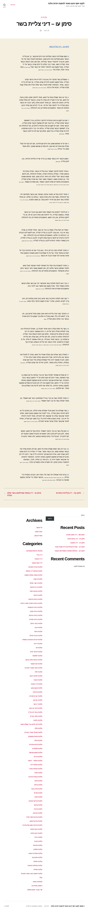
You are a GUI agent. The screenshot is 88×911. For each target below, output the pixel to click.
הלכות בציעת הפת (36, 591)
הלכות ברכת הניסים (35, 615)
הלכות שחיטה (37, 845)
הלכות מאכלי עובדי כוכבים (33, 732)
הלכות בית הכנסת (36, 587)
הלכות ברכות (38, 595)
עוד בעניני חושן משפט (34, 890)
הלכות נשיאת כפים (35, 769)
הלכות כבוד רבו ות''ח (35, 712)
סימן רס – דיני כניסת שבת (76, 539)
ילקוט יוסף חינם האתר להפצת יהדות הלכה (66, 3)
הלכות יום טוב (37, 700)
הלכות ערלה (38, 785)
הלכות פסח (38, 797)
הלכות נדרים (38, 756)
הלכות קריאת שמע (36, 821)
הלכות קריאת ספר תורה (34, 817)
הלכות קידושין (37, 813)
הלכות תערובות (37, 857)
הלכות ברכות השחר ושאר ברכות (31, 603)
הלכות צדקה (38, 805)
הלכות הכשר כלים (36, 652)
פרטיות (13, 5)
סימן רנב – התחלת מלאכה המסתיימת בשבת (70, 551)
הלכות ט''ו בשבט (36, 684)
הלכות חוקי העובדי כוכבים (33, 668)
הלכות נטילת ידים (36, 765)
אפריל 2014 (38, 536)
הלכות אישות (38, 579)
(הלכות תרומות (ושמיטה (34, 551)
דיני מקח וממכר (37, 563)
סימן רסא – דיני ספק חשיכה (75, 535)
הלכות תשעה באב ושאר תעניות (31, 873)
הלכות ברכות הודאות (35, 599)
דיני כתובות (38, 559)
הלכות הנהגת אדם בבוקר (33, 660)
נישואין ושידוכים (37, 886)
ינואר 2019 (38, 531)
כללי (40, 877)
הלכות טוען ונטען (36, 688)
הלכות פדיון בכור (36, 789)
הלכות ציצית (38, 809)
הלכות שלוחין (37, 849)
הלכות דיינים (38, 643)
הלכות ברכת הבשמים (35, 607)
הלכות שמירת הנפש (35, 853)
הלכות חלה (38, 672)
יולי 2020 (39, 527)
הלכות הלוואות (37, 656)
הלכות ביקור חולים (36, 583)
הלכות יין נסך (38, 704)
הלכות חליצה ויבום (36, 676)
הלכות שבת (38, 841)
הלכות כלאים (38, 720)
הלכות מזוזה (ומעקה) (35, 736)
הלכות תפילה (37, 861)
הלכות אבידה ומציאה (35, 567)
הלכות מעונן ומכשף (35, 752)
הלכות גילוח (38, 631)
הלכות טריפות (37, 692)
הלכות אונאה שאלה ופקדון (33, 575)
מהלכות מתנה (37, 882)
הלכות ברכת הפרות (35, 619)
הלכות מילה (38, 740)
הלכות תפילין (38, 869)
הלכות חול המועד (36, 664)
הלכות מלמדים (37, 748)
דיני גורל (39, 555)
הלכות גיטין (38, 627)
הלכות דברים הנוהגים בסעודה (32, 639)
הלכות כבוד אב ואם (35, 708)
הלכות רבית (38, 837)
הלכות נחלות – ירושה (35, 760)
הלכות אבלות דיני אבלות (34, 571)
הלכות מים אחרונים (35, 744)
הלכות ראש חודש (36, 833)
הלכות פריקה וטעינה (35, 801)
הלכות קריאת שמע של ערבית (32, 825)
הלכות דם (44, 17)
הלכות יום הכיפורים (35, 696)
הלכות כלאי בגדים (36, 716)
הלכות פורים (38, 793)
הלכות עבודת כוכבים (35, 777)
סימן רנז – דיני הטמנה (77, 543)
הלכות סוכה (38, 773)
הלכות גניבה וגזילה (35, 635)
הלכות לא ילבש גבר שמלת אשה (31, 724)
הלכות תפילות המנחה (35, 865)
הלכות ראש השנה (36, 829)
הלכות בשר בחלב (36, 623)
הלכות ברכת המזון (36, 611)
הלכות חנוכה (38, 680)
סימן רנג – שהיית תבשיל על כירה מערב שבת (70, 547)
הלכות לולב (38, 728)
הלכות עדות (38, 781)
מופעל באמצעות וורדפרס (34, 906)
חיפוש (83, 515)
